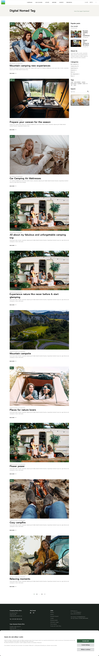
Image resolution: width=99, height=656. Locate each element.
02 (36, 594)
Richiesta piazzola (53, 620)
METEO (91, 2)
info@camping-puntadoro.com (16, 616)
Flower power (17, 466)
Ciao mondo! (74, 26)
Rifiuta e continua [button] (85, 649)
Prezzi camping (53, 624)
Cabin (72, 82)
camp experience (77, 82)
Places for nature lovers (23, 410)
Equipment (73, 70)
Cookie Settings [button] (86, 645)
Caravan (83, 82)
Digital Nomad (12, 232)
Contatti (52, 618)
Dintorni (52, 614)
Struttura (52, 612)
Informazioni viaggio (54, 622)
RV (86, 83)
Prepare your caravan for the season (30, 122)
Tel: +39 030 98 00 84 (16, 619)
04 (41, 594)
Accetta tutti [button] (85, 641)
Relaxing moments (20, 579)
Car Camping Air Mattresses (25, 178)
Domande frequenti (54, 616)
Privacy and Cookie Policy (55, 626)
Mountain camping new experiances (30, 65)
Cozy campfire (18, 522)
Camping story (12, 351)
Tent (72, 85)
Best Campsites (12, 63)
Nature (16, 351)
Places (72, 76)
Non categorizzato (74, 74)
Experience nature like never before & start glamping (34, 295)
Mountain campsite (20, 353)
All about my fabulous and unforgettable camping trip (38, 236)
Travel (75, 85)
